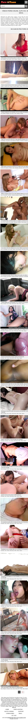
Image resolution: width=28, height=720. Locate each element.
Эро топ (14, 707)
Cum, (2, 59)
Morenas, (20, 167)
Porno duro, (24, 249)
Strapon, (4, 688)
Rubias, (15, 59)
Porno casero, (9, 59)
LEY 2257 (14, 715)
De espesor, (6, 167)
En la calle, (12, 113)
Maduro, (18, 86)
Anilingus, (2, 440)
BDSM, (4, 113)
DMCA (20, 713)
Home (7, 709)
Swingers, (19, 59)
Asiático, (2, 86)
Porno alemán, (18, 249)
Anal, (11, 140)
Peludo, (21, 86)
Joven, (15, 113)
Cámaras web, (7, 86)
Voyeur (23, 303)
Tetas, (26, 59)
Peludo (21, 113)
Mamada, (17, 167)
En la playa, (11, 222)
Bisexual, (14, 140)
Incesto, (14, 86)
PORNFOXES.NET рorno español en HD (16, 717)
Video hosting (18, 709)
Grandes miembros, (15, 195)
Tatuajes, (23, 59)
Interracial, (16, 222)
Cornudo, (7, 222)
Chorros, (2, 167)
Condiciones (10, 713)
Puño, (13, 59)
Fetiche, (11, 86)
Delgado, (7, 113)
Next (23, 692)
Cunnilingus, (3, 140)
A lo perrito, (8, 140)
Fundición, (22, 140)
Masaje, (4, 59)
